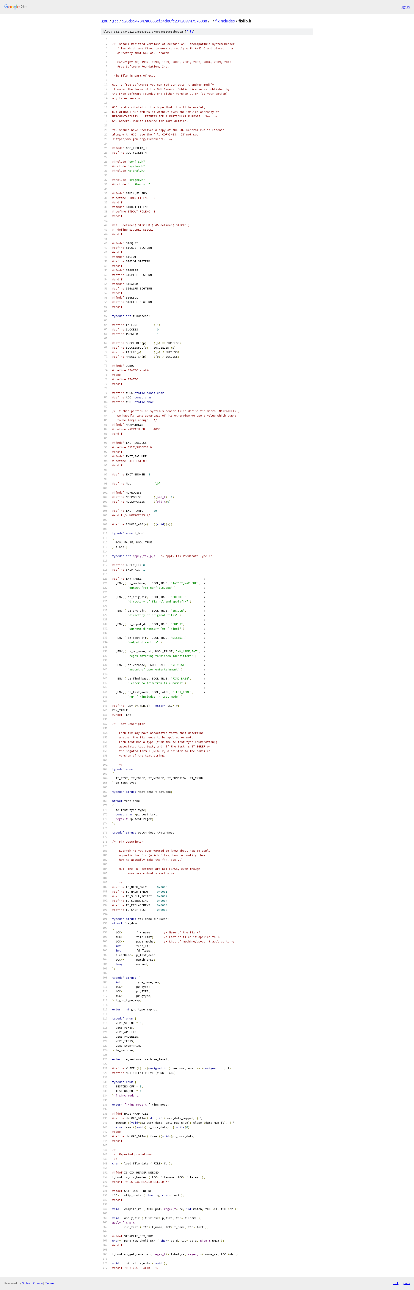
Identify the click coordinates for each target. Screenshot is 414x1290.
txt (395, 1283)
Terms (49, 1283)
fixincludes (225, 21)
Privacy (38, 1283)
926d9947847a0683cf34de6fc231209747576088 (164, 21)
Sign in (405, 7)
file (189, 31)
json (406, 1283)
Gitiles (26, 1283)
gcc (115, 21)
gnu (104, 21)
